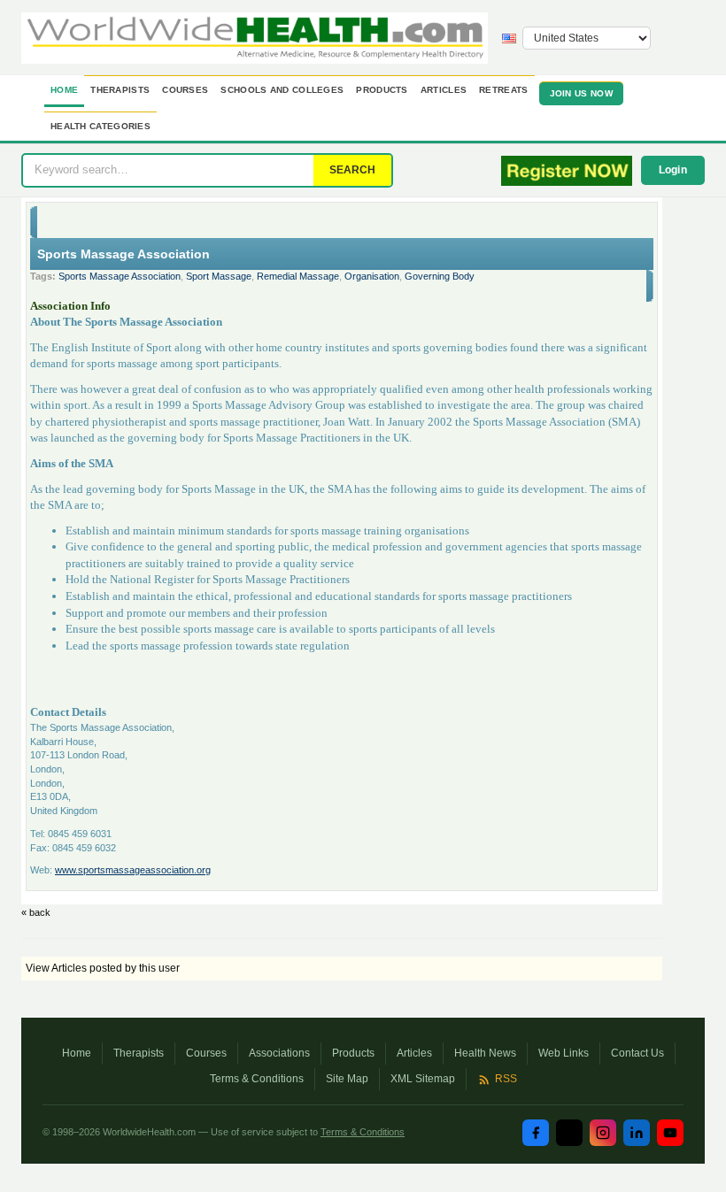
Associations (279, 1053)
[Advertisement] (583, 462)
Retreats (503, 90)
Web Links (563, 1053)
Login (673, 170)
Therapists (120, 90)
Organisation (371, 276)
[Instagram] (603, 1132)
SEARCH (352, 170)
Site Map (347, 1079)
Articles (444, 90)
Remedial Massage (298, 276)
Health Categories (100, 126)
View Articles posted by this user (103, 968)
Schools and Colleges (282, 90)
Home (64, 90)
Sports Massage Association (119, 276)
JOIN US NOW (581, 93)
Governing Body (440, 276)
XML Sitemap (422, 1079)
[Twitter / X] (569, 1132)
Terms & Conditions (257, 1079)
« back (35, 912)
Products (381, 90)
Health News (485, 1053)
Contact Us (637, 1053)
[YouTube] (670, 1132)
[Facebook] (535, 1132)
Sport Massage (218, 276)
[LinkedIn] (636, 1132)
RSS (506, 1079)
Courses (185, 90)
